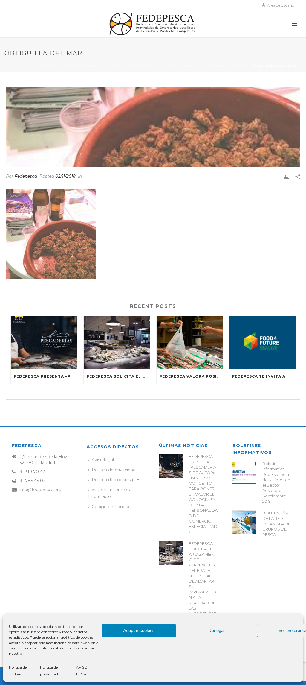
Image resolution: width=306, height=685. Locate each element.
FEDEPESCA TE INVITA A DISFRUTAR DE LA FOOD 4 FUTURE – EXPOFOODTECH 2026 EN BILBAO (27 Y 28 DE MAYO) (264, 376)
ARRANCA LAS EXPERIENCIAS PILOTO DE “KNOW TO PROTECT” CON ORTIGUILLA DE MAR (164, 66)
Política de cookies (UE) (116, 479)
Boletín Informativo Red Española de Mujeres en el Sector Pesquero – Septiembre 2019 (276, 482)
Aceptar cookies (139, 630)
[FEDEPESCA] (153, 23)
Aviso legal (103, 459)
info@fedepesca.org (40, 489)
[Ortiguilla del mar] (153, 127)
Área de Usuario (280, 5)
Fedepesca (26, 176)
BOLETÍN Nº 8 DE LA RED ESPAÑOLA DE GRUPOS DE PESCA (276, 524)
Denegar (216, 630)
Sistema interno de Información (109, 493)
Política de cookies (18, 670)
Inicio (45, 66)
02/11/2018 (65, 176)
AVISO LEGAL (82, 670)
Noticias (64, 66)
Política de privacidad (49, 670)
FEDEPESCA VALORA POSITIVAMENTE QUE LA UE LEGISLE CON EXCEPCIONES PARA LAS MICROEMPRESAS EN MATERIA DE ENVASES (191, 376)
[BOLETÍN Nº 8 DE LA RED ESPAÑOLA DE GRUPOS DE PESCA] (244, 522)
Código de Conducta (113, 506)
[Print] (286, 176)
